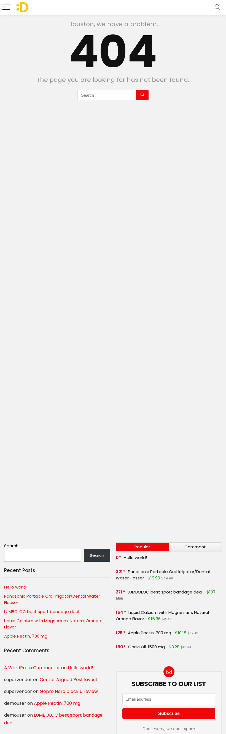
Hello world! (15, 587)
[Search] (217, 7)
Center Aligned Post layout (69, 679)
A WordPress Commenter (32, 668)
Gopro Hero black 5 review (69, 691)
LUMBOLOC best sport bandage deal (41, 611)
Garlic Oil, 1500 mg (146, 647)
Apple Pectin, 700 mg (25, 636)
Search (11, 546)
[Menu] (6, 7)
